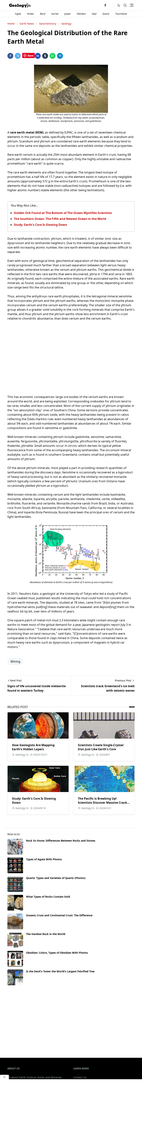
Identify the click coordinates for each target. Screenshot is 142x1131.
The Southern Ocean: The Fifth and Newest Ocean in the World (60, 219)
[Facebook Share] (10, 56)
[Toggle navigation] (132, 5)
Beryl (42, 13)
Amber (30, 13)
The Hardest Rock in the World (45, 934)
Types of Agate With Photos (44, 859)
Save (31, 55)
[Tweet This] (18, 56)
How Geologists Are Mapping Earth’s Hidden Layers (33, 747)
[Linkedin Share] (38, 56)
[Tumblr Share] (45, 56)
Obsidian (81, 13)
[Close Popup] (4, 1077)
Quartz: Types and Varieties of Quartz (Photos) (55, 878)
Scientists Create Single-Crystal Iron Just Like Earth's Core (101, 747)
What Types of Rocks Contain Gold (48, 896)
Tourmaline (121, 13)
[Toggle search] (125, 5)
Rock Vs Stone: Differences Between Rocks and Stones (60, 840)
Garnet (54, 13)
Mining (15, 661)
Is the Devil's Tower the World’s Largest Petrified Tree (60, 971)
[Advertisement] (71, 360)
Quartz (105, 13)
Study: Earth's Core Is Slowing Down (40, 225)
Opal (94, 13)
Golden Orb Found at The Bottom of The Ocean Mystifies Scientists (63, 213)
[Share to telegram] (60, 56)
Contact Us (80, 1077)
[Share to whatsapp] (52, 56)
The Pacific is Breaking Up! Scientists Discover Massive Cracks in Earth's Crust (103, 802)
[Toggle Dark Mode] (119, 5)
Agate (18, 13)
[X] (111, 5)
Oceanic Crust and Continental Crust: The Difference (59, 915)
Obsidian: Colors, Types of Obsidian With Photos (57, 952)
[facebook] (105, 5)
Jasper (67, 13)
